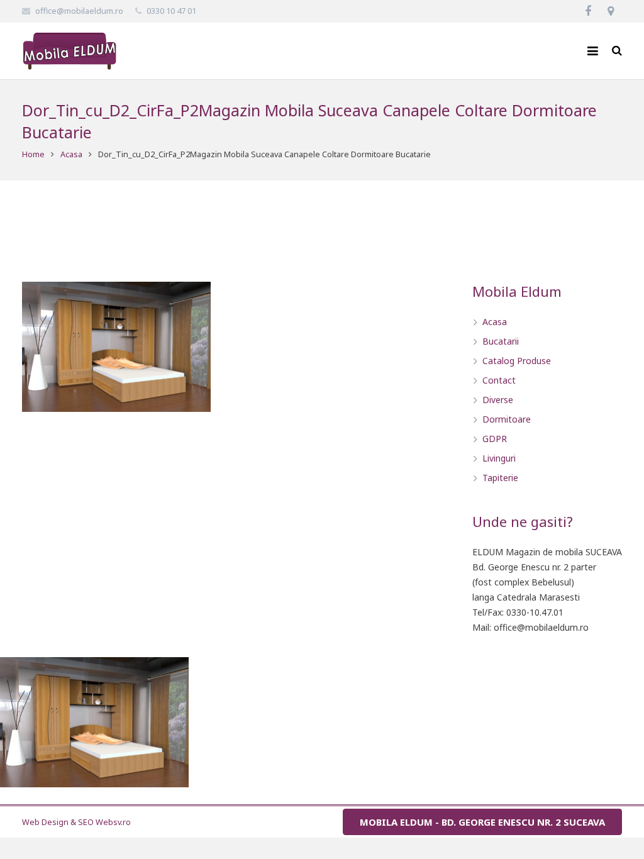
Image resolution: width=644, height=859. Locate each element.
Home (33, 154)
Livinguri (499, 458)
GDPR (494, 439)
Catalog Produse (516, 361)
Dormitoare (506, 419)
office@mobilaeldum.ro (79, 10)
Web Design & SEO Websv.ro (76, 822)
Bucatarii (500, 341)
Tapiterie (500, 478)
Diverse (497, 400)
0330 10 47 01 (171, 10)
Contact (499, 380)
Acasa (71, 154)
